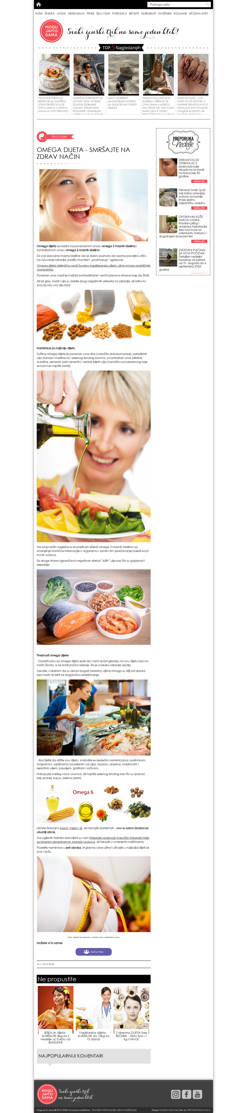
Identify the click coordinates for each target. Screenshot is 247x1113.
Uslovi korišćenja (127, 1109)
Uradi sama (76, 13)
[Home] (66, 1094)
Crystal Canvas (168, 1109)
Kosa (39, 13)
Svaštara (165, 13)
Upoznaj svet (198, 13)
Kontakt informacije (104, 1109)
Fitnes (90, 13)
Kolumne (180, 13)
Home (38, 4)
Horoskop (148, 13)
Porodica (119, 13)
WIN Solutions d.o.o (198, 1109)
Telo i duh (103, 13)
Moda (61, 13)
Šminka (50, 13)
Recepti (134, 13)
